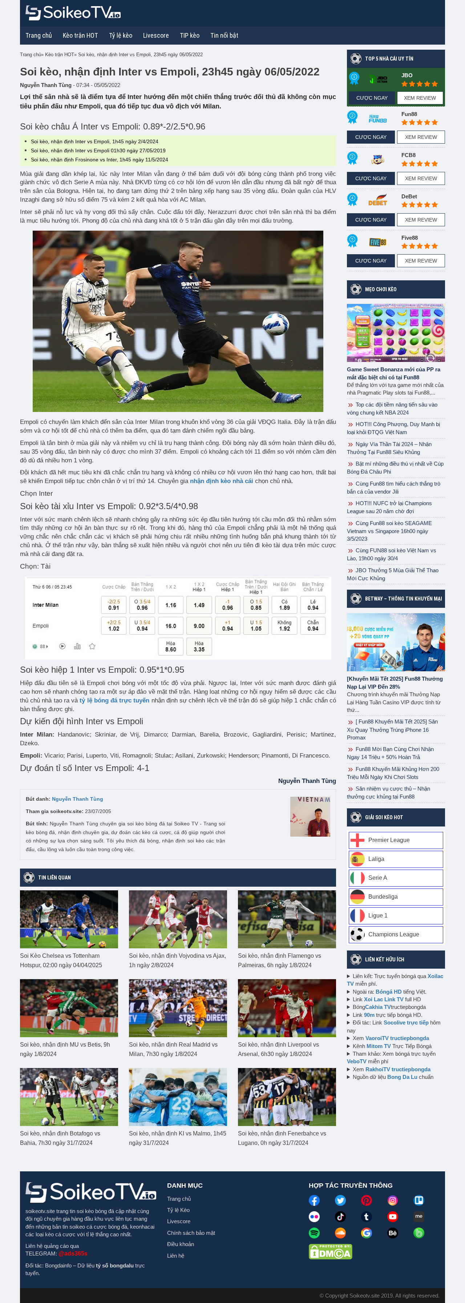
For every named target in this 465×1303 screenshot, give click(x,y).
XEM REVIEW (420, 98)
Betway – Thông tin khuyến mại (403, 599)
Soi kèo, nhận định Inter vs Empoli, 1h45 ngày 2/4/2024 (94, 141)
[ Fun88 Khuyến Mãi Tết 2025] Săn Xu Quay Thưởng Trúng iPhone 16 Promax (392, 729)
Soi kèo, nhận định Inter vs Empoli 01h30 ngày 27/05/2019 (98, 150)
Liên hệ (175, 1256)
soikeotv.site (40, 1211)
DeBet (409, 196)
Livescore (178, 1221)
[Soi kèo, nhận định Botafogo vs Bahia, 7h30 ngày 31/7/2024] (69, 1096)
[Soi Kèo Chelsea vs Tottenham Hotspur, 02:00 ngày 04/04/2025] (69, 918)
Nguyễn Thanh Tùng (77, 799)
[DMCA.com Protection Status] (330, 1251)
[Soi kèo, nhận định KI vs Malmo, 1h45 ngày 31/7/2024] (178, 1096)
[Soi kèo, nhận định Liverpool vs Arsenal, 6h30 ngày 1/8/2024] (287, 1007)
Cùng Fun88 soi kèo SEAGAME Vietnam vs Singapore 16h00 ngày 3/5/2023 (389, 531)
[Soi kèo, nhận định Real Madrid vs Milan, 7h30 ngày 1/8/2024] (178, 1007)
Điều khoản (180, 1244)
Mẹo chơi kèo (381, 289)
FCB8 (408, 155)
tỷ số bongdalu (115, 1265)
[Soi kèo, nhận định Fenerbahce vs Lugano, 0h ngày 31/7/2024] (287, 1096)
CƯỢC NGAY (372, 98)
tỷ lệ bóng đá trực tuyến (114, 700)
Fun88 (409, 114)
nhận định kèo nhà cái (221, 481)
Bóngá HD (389, 992)
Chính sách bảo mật (191, 1233)
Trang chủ (38, 35)
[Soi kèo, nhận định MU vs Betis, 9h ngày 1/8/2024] (69, 1007)
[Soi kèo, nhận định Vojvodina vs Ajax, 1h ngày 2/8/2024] (178, 918)
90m (369, 1015)
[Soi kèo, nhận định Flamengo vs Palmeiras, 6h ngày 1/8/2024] (287, 918)
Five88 (409, 238)
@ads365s (73, 1253)
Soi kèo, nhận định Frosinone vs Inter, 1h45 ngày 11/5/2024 (99, 159)
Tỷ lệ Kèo (178, 1210)
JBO (407, 75)
